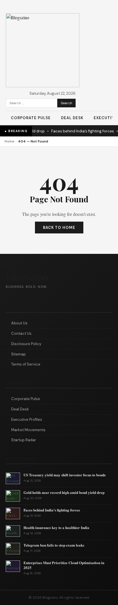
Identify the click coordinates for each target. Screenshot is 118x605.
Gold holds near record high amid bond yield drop (64, 492)
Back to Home (59, 227)
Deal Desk (72, 117)
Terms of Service (25, 364)
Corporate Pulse (31, 117)
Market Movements (28, 429)
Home (9, 141)
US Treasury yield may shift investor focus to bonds (64, 474)
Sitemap (18, 354)
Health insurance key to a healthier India (56, 527)
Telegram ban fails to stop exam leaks (53, 545)
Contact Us (21, 333)
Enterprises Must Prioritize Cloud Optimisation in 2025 (63, 565)
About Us (19, 323)
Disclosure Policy (26, 343)
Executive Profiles (26, 419)
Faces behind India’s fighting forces (75, 131)
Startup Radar (23, 439)
